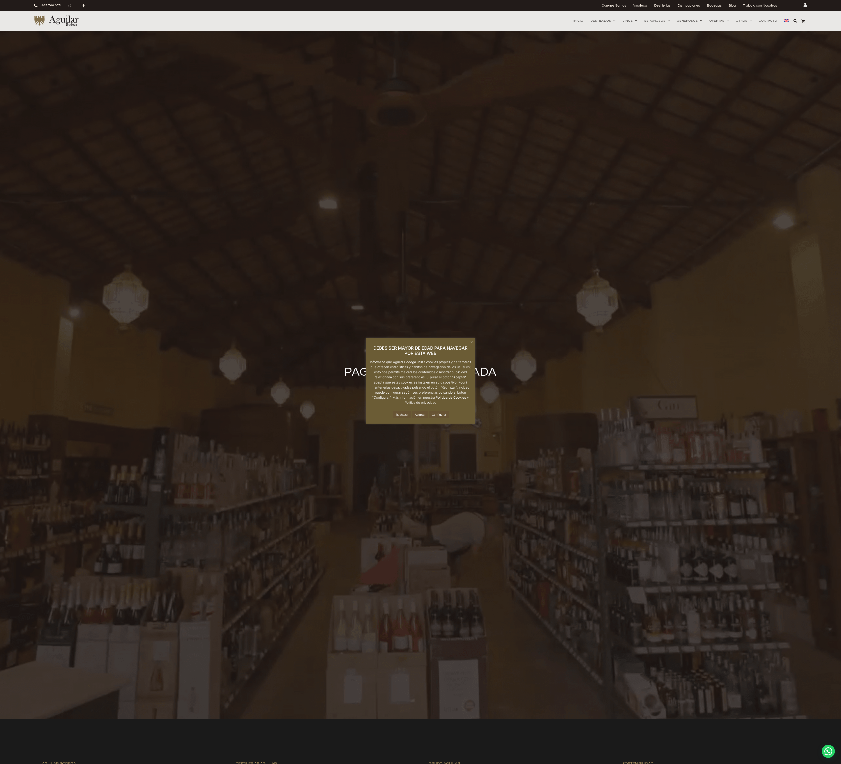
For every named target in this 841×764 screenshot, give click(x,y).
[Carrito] (803, 21)
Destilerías (662, 5)
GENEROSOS (687, 20)
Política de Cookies (451, 397)
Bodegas (714, 5)
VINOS (628, 20)
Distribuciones (689, 5)
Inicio (578, 20)
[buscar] (795, 21)
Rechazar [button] (402, 414)
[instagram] (71, 5)
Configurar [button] (439, 414)
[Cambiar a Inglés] (786, 21)
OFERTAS (716, 20)
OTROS (741, 20)
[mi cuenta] (805, 5)
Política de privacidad (420, 402)
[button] (828, 751)
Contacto (768, 20)
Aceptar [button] (420, 414)
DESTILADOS (600, 20)
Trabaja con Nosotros (760, 5)
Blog (732, 5)
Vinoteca (640, 5)
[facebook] (85, 5)
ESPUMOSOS (655, 20)
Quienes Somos (614, 5)
